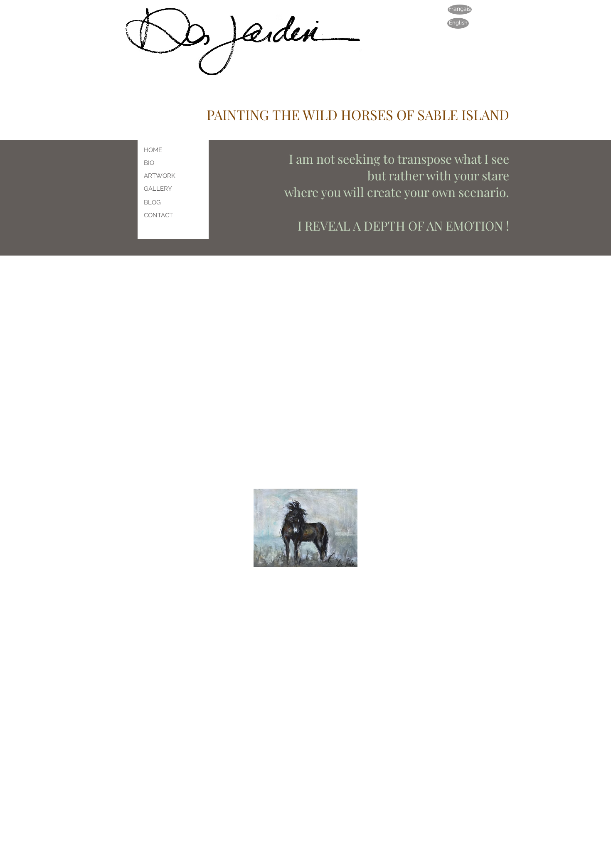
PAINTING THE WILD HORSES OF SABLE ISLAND (358, 114)
